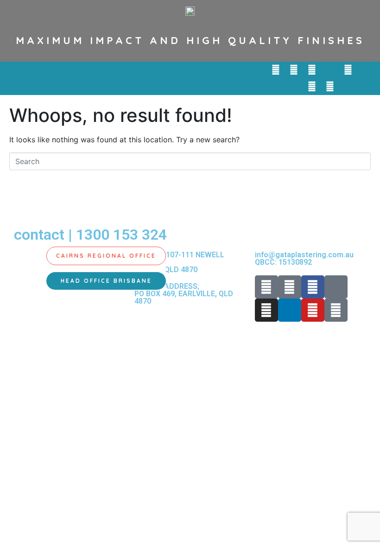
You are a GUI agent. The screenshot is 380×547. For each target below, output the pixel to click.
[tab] (106, 256)
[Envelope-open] (293, 70)
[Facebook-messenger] (330, 70)
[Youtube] (312, 86)
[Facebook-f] (312, 70)
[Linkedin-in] (366, 70)
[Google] (330, 86)
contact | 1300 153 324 (90, 234)
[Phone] (275, 70)
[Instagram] (348, 70)
